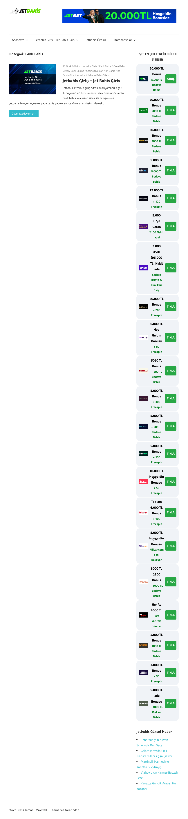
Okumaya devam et (23, 113)
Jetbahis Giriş (90, 66)
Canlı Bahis (105, 66)
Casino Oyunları (94, 71)
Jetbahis (81, 75)
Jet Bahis (110, 71)
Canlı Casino (77, 71)
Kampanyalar (123, 40)
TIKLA (171, 110)
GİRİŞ (171, 78)
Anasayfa (18, 40)
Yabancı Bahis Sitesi (98, 75)
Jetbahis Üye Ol (96, 40)
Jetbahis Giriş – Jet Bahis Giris (55, 40)
